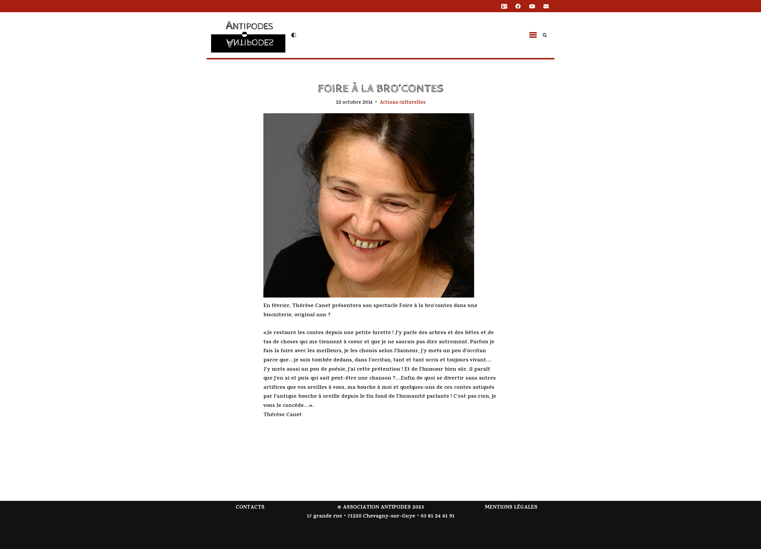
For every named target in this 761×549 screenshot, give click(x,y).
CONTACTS (250, 507)
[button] (533, 35)
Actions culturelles (402, 103)
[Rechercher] (545, 35)
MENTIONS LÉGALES (511, 507)
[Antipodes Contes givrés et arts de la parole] (248, 34)
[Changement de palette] (293, 35)
